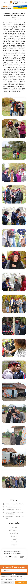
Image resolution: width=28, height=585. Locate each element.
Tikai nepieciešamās (8, 582)
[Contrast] (19, 2)
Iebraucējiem (14, 533)
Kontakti (14, 542)
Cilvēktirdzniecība (14, 530)
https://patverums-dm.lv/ (13, 506)
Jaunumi (14, 536)
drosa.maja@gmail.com (13, 509)
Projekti (14, 539)
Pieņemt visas (20, 582)
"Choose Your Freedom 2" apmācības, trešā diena (14, 19)
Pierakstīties (14, 574)
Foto (15, 17)
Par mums (14, 527)
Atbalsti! (14, 545)
